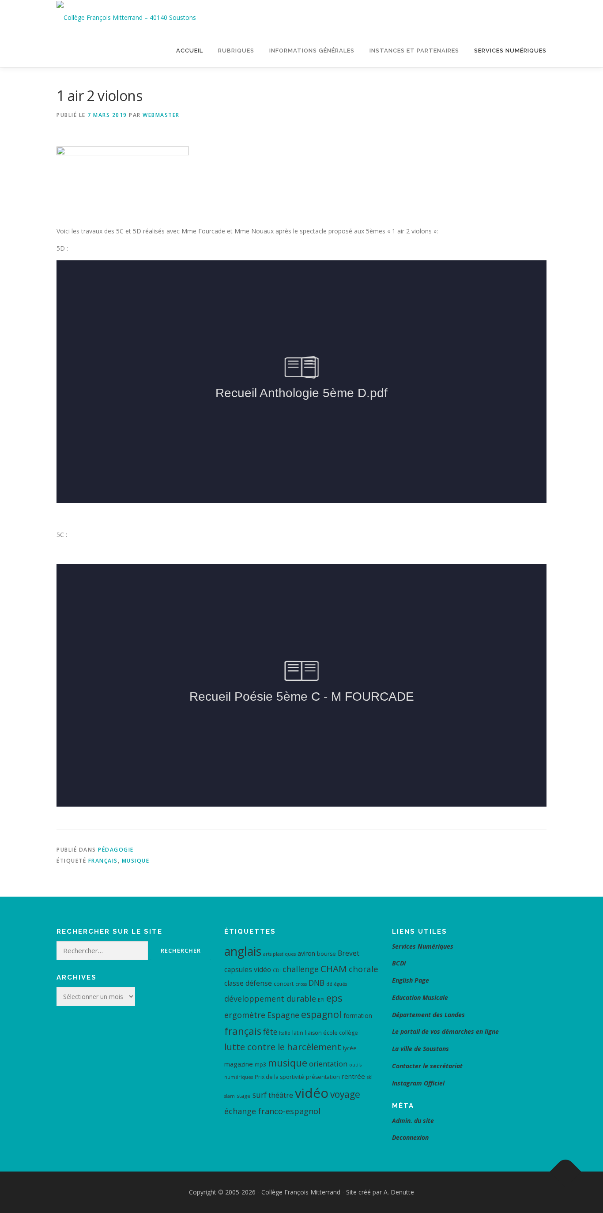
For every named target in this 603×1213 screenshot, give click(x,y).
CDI (277, 970)
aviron (306, 953)
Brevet (348, 953)
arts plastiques (279, 954)
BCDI (399, 963)
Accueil (189, 50)
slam (229, 1096)
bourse (326, 954)
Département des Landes (428, 1014)
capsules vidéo (247, 969)
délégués (336, 984)
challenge (301, 969)
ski (370, 1077)
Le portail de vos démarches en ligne (445, 1031)
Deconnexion (410, 1137)
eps (334, 998)
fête (270, 1031)
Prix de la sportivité (279, 1077)
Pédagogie (116, 849)
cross (301, 984)
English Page (410, 980)
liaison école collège (331, 1032)
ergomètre (244, 1015)
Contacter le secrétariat (428, 1066)
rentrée (353, 1076)
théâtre (280, 1095)
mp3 (260, 1064)
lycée (350, 1048)
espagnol (321, 1014)
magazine (238, 1063)
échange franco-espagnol (272, 1111)
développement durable (270, 998)
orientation (328, 1064)
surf (260, 1094)
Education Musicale (420, 997)
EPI (321, 1000)
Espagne (283, 1015)
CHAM (333, 968)
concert (284, 984)
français (103, 860)
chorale (363, 969)
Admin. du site (413, 1120)
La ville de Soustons (420, 1048)
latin (297, 1032)
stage (244, 1096)
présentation (323, 1077)
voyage (345, 1094)
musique (136, 860)
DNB (316, 982)
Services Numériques (510, 50)
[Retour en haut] (565, 1171)
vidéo (311, 1093)
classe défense (248, 983)
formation (357, 1015)
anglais (242, 951)
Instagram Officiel (418, 1083)
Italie (284, 1033)
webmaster (161, 115)
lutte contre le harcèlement (282, 1046)
